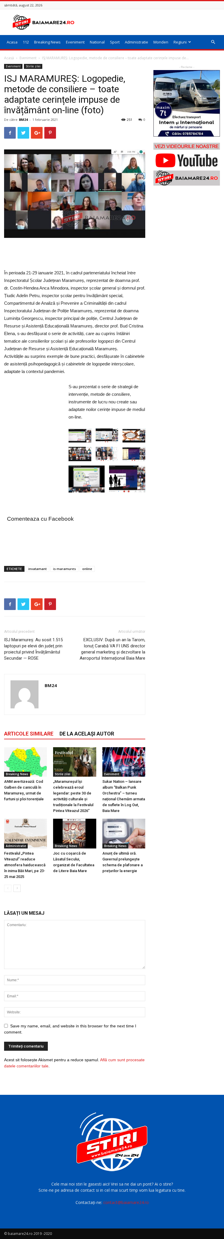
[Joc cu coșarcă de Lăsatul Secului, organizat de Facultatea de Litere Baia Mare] (74, 833)
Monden (160, 42)
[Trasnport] (186, 103)
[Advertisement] (151, 22)
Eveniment (75, 42)
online (87, 569)
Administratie (136, 42)
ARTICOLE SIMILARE (28, 734)
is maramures (64, 569)
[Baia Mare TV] (186, 164)
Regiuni (180, 42)
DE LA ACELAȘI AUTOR (87, 734)
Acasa (12, 42)
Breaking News (47, 42)
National (97, 42)
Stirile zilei (33, 66)
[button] (213, 42)
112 (26, 42)
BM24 (23, 119)
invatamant (37, 569)
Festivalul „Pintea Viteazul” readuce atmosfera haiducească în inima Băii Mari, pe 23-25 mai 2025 (25, 865)
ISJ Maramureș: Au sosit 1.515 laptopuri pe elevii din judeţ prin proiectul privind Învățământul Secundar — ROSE (33, 649)
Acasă (9, 57)
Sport (115, 42)
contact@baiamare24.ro (126, 1202)
